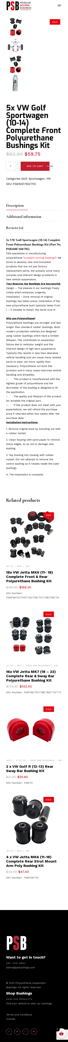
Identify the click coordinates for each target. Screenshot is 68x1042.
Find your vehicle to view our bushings (29, 1003)
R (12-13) (21, 760)
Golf (24, 178)
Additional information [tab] (23, 216)
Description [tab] (15, 205)
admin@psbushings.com (20, 967)
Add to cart (35, 166)
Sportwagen (36, 178)
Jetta (9, 566)
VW (48, 178)
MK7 (19, 666)
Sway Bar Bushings (38, 666)
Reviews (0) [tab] (14, 228)
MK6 (19, 566)
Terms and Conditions (19, 1014)
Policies (10, 1019)
